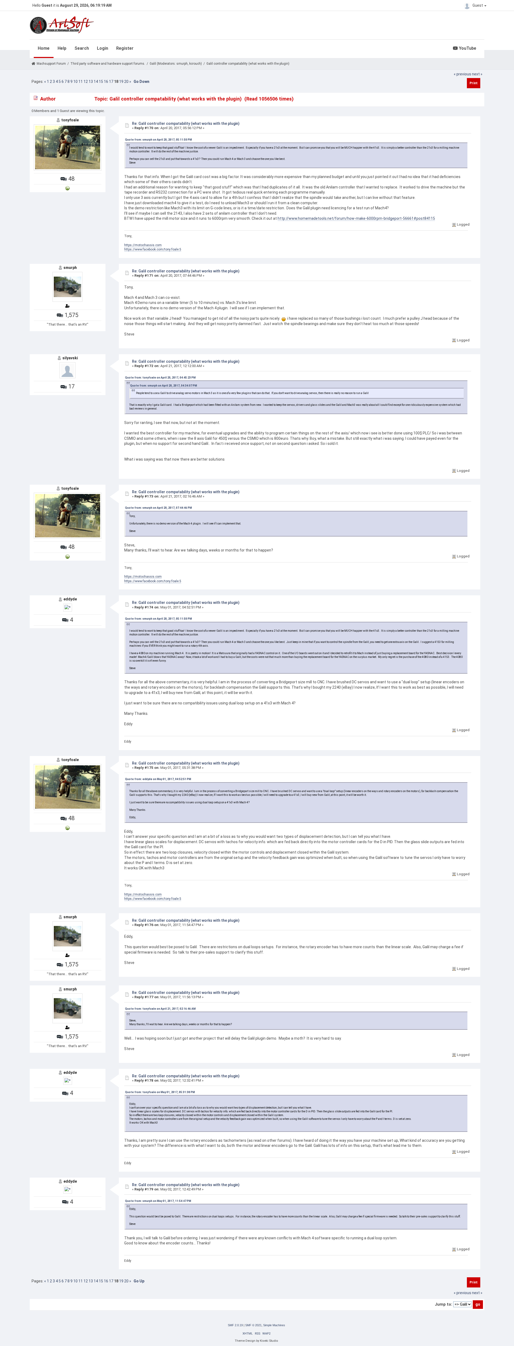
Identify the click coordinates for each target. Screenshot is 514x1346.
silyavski (70, 358)
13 (91, 81)
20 (126, 81)
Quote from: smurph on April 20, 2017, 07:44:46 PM (158, 507)
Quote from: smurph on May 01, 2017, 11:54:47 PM (158, 1201)
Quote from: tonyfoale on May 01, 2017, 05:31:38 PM (160, 1092)
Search (81, 48)
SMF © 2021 (253, 1325)
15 (101, 81)
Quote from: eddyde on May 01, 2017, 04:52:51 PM (158, 779)
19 (121, 81)
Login (102, 48)
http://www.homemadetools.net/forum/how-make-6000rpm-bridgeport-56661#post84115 (356, 218)
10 (75, 81)
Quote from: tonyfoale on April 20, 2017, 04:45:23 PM (160, 377)
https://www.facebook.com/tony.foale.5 (152, 249)
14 (96, 81)
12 (86, 81)
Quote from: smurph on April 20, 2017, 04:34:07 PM (163, 385)
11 (80, 81)
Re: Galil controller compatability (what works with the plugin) (186, 123)
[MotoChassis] (67, 188)
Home (44, 48)
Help (62, 48)
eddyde (70, 599)
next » (477, 74)
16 (106, 81)
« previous (462, 74)
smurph (182, 63)
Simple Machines (274, 1325)
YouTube (467, 48)
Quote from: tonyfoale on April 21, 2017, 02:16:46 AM (160, 1008)
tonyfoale (70, 120)
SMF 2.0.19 (235, 1325)
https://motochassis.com (143, 245)
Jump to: (443, 1304)
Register (125, 48)
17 (111, 81)
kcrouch (195, 63)
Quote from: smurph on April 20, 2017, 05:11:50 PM (158, 139)
